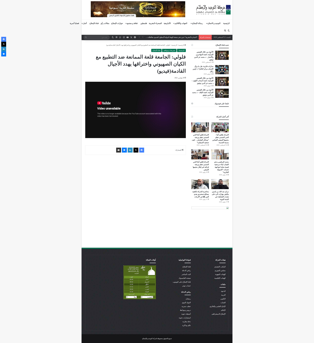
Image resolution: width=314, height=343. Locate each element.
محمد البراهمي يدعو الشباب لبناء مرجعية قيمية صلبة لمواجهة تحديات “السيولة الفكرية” (221, 167)
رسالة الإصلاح (197, 23)
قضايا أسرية (74, 23)
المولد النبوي (186, 302)
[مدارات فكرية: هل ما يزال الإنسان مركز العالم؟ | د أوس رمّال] (222, 69)
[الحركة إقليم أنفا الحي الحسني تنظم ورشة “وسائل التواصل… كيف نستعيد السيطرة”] (200, 127)
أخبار (85, 23)
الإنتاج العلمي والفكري (218, 306)
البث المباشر (186, 274)
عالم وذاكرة (186, 325)
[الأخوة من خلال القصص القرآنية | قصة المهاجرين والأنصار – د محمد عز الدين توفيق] (222, 55)
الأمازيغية (167, 23)
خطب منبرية (186, 306)
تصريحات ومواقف (169, 50)
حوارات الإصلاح (117, 23)
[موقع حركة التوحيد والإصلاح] (213, 9)
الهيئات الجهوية (220, 274)
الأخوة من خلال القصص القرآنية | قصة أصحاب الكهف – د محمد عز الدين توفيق (202, 80)
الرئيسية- (174, 45)
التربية (223, 295)
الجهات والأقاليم (181, 23)
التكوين (223, 299)
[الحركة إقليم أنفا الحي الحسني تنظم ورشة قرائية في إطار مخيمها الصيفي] (200, 154)
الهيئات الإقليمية (220, 278)
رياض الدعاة (186, 270)
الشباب (223, 302)
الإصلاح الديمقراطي (219, 314)
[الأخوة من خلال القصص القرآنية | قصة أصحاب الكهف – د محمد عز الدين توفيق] (222, 81)
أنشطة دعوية (186, 314)
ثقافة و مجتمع (132, 23)
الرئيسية (226, 23)
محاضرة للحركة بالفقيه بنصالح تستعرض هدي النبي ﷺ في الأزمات (200, 194)
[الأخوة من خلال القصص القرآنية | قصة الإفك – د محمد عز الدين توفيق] (222, 93)
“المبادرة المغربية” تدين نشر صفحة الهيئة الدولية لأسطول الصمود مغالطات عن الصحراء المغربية (165, 37)
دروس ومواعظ (185, 310)
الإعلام (223, 310)
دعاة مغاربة (187, 322)
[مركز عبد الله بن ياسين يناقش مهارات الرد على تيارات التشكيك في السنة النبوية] (220, 184)
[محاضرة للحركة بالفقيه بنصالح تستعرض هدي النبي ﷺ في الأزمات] (200, 184)
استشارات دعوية (185, 318)
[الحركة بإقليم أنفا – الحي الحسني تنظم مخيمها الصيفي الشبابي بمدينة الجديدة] (220, 127)
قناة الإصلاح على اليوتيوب (182, 282)
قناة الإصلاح (94, 23)
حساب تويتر (186, 286)
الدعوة (223, 291)
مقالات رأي (105, 23)
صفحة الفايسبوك (185, 278)
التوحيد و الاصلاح (214, 23)
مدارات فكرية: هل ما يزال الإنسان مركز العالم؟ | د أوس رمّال (203, 68)
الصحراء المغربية (155, 23)
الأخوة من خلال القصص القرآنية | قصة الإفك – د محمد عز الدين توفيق (202, 92)
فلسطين (143, 23)
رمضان (188, 299)
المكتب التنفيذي (220, 267)
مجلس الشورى (220, 270)
